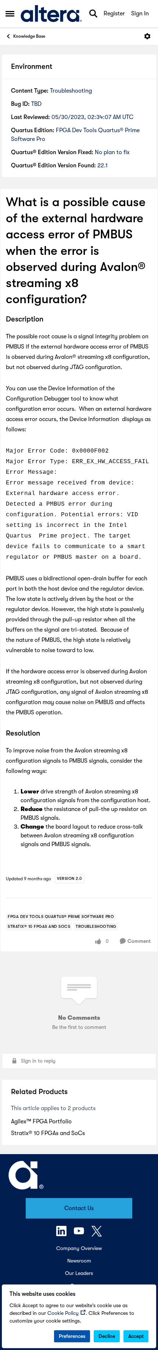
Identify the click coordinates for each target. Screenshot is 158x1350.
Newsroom (79, 1261)
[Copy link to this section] (49, 320)
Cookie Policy (63, 1313)
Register (114, 13)
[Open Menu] (147, 36)
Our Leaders (79, 1273)
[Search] (93, 13)
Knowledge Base (29, 36)
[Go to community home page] (51, 13)
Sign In (140, 13)
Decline (106, 1336)
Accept (136, 1336)
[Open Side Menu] (10, 13)
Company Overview (79, 1248)
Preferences (72, 1336)
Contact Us (79, 1208)
